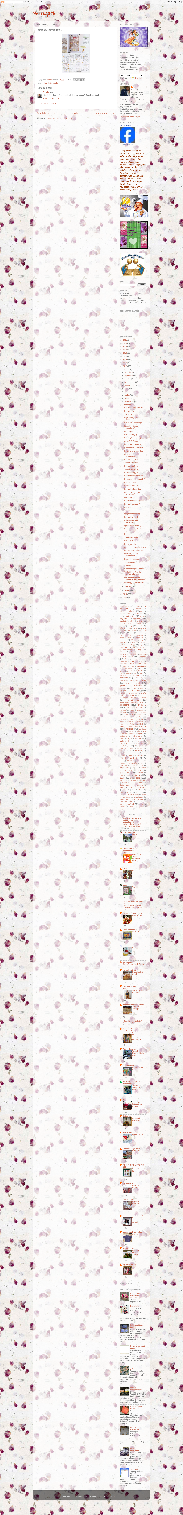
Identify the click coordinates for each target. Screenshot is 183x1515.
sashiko (129, 761)
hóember (136, 675)
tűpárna (138, 792)
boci (123, 630)
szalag (141, 765)
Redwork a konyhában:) (133, 489)
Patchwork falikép (131, 459)
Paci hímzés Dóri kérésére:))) (131, 521)
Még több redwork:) (132, 514)
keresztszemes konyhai (128, 702)
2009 (125, 597)
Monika (46, 92)
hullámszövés (138, 678)
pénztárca (138, 741)
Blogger (116, 1496)
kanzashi (123, 691)
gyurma (122, 671)
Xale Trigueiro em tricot (137, 991)
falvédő (122, 652)
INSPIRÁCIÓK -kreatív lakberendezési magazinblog (132, 820)
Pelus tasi (136, 1151)
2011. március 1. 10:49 (52, 98)
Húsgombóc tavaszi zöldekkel (136, 1252)
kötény (132, 710)
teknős (124, 783)
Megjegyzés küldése (49, 103)
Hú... (134, 871)
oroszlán (131, 731)
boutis (134, 630)
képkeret (133, 697)
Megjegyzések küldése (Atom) (60, 118)
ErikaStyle (127, 946)
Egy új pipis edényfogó (133, 423)
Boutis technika (130, 544)
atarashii (122, 623)
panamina (132, 733)
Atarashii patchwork (134, 1368)
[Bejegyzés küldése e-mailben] (69, 80)
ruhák (130, 755)
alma (121, 616)
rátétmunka (139, 750)
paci (144, 731)
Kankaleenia (128, 1200)
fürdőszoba (142, 664)
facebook (143, 647)
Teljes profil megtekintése (130, 117)
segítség (139, 761)
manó (141, 719)
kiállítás (141, 702)
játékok (123, 685)
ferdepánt (142, 654)
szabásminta (124, 765)
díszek (123, 642)
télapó (139, 783)
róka (137, 753)
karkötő (122, 693)
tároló (55, 83)
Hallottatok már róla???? (134, 501)
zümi (140, 806)
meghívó (130, 721)
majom (132, 717)
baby (130, 626)
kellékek (131, 695)
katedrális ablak (133, 693)
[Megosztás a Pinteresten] (83, 79)
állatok (139, 614)
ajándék (123, 611)
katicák (143, 693)
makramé (140, 717)
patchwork (124, 741)
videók (122, 804)
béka (135, 628)
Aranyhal (135, 931)
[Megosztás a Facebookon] (81, 79)
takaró (141, 773)
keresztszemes (133, 700)
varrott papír (139, 802)
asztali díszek (126, 621)
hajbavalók (139, 671)
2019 (125, 343)
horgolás (124, 678)
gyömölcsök (128, 668)
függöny (123, 664)
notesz (131, 726)
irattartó (128, 683)
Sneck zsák (136, 948)
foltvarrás (137, 659)
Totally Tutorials (129, 1049)
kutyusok (142, 712)
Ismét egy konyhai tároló (134, 583)
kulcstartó (123, 712)
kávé (123, 695)
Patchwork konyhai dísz (133, 451)
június (127, 392)
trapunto (129, 792)
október (128, 379)
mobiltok (140, 724)
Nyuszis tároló (129, 411)
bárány (122, 628)
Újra (133, 887)
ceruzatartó (142, 630)
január (127, 590)
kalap (141, 688)
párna (130, 738)
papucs (122, 738)
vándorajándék (138, 799)
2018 (125, 346)
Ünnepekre (126, 797)
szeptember (130, 382)
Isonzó (134, 834)
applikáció (137, 619)
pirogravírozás (139, 746)
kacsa (135, 688)
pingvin (122, 746)
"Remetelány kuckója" (132, 1021)
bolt (129, 630)
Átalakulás (136, 1234)
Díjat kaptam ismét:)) (132, 438)
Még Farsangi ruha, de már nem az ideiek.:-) (138, 1037)
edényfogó (130, 645)
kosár (128, 708)
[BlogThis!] (76, 79)
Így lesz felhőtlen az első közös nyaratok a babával (132, 825)
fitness (127, 659)
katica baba (134, 1306)
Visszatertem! (128, 1023)
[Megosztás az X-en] (78, 79)
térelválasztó (139, 785)
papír (140, 734)
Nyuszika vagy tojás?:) (136, 1407)
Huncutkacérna (129, 970)
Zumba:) (127, 510)
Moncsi (137, 87)
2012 (125, 366)
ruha (123, 755)
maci (139, 715)
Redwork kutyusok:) (132, 504)
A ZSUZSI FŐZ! (129, 1248)
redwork (131, 753)
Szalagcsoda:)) (130, 565)
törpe (121, 792)
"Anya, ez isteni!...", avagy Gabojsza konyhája (131, 850)
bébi (129, 628)
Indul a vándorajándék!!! (137, 1389)
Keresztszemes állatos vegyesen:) (133, 493)
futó (142, 661)
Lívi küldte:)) (129, 497)
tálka (121, 775)
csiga (130, 635)
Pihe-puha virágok (131, 559)
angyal (142, 616)
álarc (141, 611)
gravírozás (141, 666)
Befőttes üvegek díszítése (134, 569)
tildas (125, 790)
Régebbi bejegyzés (104, 113)
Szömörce (127, 1116)
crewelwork (139, 633)
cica (123, 633)
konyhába (48, 83)
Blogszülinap (137, 915)
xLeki (125, 885)
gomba (132, 666)
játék (138, 683)
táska (138, 778)
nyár (136, 726)
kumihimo (133, 712)
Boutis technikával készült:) (135, 547)
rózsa (144, 753)
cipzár (132, 633)
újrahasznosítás (133, 795)
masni (122, 721)
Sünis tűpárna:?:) (131, 562)
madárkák (123, 717)
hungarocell (133, 680)
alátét (122, 614)
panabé (124, 733)
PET (121, 743)
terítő (122, 787)
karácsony (135, 690)
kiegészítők (125, 705)
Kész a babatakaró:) (135, 1428)
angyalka (123, 619)
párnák (138, 738)
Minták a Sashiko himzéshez (131, 555)
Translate (138, 78)
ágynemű (139, 608)
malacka (123, 719)
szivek (140, 770)
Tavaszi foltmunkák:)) (132, 463)
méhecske (140, 721)
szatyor (143, 768)
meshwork (123, 724)
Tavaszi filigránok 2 (131, 469)
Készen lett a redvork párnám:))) (132, 530)
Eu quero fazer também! (133, 1216)
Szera (125, 869)
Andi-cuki (127, 1100)
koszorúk (139, 708)
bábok (122, 626)
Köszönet (128, 431)
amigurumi (130, 616)
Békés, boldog (137, 1134)
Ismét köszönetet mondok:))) (131, 427)
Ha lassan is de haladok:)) (134, 479)
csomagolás (139, 637)
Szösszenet (125, 772)
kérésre (143, 698)
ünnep (144, 794)
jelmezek (123, 688)
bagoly (140, 626)
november (129, 375)
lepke (126, 714)
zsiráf (131, 809)
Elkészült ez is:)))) (131, 486)
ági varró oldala (129, 1265)
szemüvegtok (128, 770)
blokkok (143, 628)
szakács (133, 765)
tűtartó (122, 795)
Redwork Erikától (131, 517)
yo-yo (141, 804)
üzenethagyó (138, 797)
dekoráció (123, 640)
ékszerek (123, 647)
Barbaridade (128, 1183)
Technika (133, 780)
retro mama (127, 962)
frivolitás (133, 661)
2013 (125, 363)
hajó (121, 673)
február (128, 587)
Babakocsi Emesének (136, 1203)
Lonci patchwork (130, 930)
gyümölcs (130, 671)
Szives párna (129, 414)
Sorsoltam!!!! (135, 1469)
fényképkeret (133, 654)
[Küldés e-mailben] (74, 79)
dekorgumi (134, 640)
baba (130, 623)
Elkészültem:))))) (130, 435)
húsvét (143, 680)
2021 (125, 340)
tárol (128, 775)
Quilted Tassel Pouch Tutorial (133, 964)
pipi (128, 746)
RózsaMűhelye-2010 (131, 1149)
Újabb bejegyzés (46, 113)
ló (132, 715)
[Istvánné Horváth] (127, 142)
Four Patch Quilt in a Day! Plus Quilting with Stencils (132, 906)
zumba (132, 806)
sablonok (140, 755)
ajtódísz (132, 611)
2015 (125, 356)
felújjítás (123, 654)
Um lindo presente (135, 1186)
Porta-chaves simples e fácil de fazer (137, 1220)
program (122, 750)
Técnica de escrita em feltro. (136, 1088)
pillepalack (139, 743)
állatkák (129, 614)
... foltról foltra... (129, 832)
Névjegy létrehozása (126, 144)
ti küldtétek (142, 787)
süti (142, 763)
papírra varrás (137, 736)
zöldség (122, 806)
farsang (140, 652)
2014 (125, 360)
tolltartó (140, 790)
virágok (131, 804)
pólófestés (140, 748)
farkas (132, 652)
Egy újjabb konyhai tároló (134, 550)
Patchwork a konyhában (133, 448)
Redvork (127, 534)
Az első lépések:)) (131, 441)
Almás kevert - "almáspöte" (137, 1008)
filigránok (142, 656)
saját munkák (128, 758)
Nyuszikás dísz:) (130, 482)
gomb (124, 666)
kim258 (99, 1496)
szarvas (135, 768)
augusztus (129, 385)
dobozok (135, 642)
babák (139, 623)
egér (141, 645)
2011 (125, 369)
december (129, 372)
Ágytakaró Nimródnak (136, 1119)
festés (125, 656)
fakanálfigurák (127, 649)
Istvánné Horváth (125, 125)
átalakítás (140, 621)
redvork (122, 753)
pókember (123, 748)
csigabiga (139, 635)
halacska (128, 673)
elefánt (134, 647)
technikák (142, 780)
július (127, 388)
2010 (125, 594)
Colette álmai (128, 1065)
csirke (130, 638)
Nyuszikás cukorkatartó (133, 408)
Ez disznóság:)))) (131, 473)
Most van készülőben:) (135, 1449)
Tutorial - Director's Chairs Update (138, 1053)
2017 (125, 350)
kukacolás (140, 710)
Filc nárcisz (128, 541)
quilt (130, 750)
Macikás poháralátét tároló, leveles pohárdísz (135, 578)
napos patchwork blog (132, 1232)
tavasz (122, 780)
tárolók (122, 778)
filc (132, 656)
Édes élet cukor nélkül (132, 913)
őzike (138, 731)
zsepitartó (123, 809)
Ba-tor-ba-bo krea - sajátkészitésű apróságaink (131, 1031)
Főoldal (75, 113)
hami (134, 673)
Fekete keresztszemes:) (133, 476)
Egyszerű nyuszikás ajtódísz (132, 418)
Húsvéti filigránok (131, 466)
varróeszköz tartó (126, 802)
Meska (132, 724)
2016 (125, 353)
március (128, 402)
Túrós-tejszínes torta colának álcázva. (138, 1104)
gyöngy (125, 606)
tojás (133, 790)
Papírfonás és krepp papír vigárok (135, 1295)
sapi (121, 761)
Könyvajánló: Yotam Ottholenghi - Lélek (137, 858)
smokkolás (133, 763)
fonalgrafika (123, 661)
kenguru (125, 697)
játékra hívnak (138, 686)
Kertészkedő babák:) (132, 444)
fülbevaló (132, 664)
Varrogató (44, 13)
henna (141, 673)
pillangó (129, 743)
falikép (138, 650)
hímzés (123, 675)
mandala (132, 719)
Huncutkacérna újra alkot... (137, 973)
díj (142, 640)
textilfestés (132, 787)
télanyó (132, 783)
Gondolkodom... (130, 404)
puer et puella (128, 1132)
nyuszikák (128, 729)
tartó (131, 778)
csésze (122, 635)
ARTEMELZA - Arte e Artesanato (131, 1083)
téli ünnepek (125, 785)
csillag (122, 637)
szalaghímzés (124, 768)
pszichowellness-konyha (133, 1005)
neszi (122, 726)
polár (131, 748)
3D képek (136, 606)
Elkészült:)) (128, 507)
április (127, 398)
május (127, 395)
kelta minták (142, 695)
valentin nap (124, 799)
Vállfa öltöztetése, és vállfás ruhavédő (132, 573)
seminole (122, 763)
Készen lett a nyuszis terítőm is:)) (132, 455)
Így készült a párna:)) (132, 526)
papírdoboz (123, 736)
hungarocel (123, 680)
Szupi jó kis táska (131, 537)
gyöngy (139, 668)
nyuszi (143, 726)
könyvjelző (123, 710)
